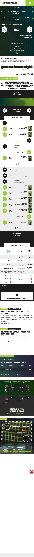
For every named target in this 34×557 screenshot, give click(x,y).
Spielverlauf (17, 117)
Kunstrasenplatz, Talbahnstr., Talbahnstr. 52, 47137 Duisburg (17, 18)
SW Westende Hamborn (26, 36)
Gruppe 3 (17, 7)
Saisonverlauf (32, 244)
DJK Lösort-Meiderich (12, 24)
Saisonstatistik (17, 245)
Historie (2, 244)
